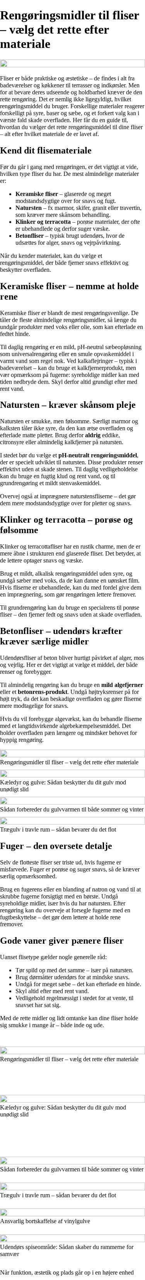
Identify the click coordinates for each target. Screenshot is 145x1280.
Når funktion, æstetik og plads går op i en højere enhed (67, 1272)
